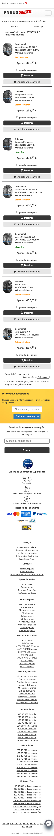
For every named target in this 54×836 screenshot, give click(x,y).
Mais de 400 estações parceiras (27, 493)
